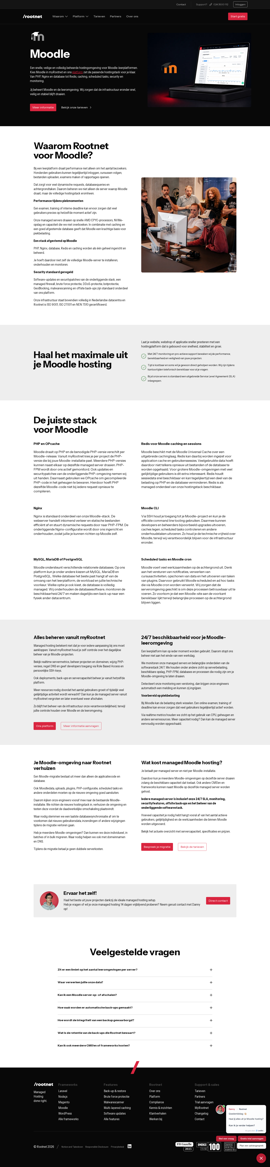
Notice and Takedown (72, 1146)
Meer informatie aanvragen (81, 726)
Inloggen (240, 4)
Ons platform (44, 726)
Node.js (62, 1096)
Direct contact (218, 900)
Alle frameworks (68, 1119)
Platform (154, 1096)
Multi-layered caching (117, 1108)
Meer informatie (43, 107)
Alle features (111, 1119)
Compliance (156, 1102)
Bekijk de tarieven (192, 847)
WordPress (65, 1113)
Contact (181, 4)
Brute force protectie (116, 1096)
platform (77, 72)
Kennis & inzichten (160, 1108)
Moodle (63, 1108)
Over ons (154, 1091)
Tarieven (200, 1091)
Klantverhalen (157, 1113)
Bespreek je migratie (157, 847)
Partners (200, 1096)
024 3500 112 (220, 4)
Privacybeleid (117, 1146)
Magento (64, 1102)
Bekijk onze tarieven (74, 107)
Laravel (62, 1091)
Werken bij (155, 1119)
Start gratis (238, 16)
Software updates (115, 1113)
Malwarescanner (114, 1102)
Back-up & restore (115, 1091)
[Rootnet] (32, 16)
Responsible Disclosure (96, 1146)
